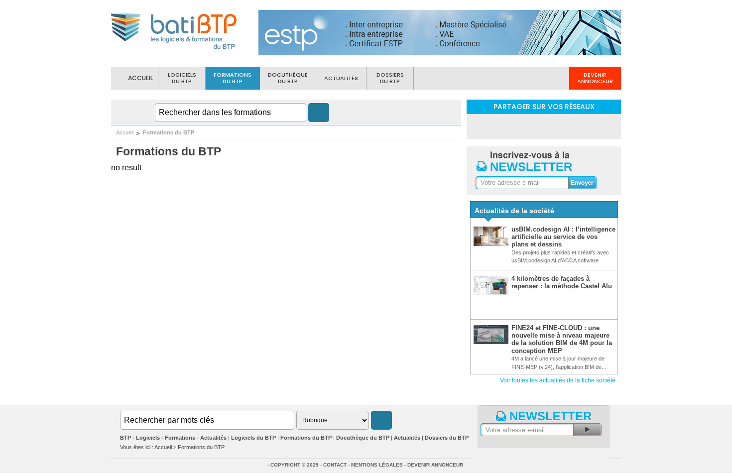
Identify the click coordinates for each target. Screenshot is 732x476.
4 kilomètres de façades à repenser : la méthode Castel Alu (561, 282)
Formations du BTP (168, 132)
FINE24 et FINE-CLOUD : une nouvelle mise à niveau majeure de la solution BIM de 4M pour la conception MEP (561, 339)
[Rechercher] (318, 112)
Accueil (124, 132)
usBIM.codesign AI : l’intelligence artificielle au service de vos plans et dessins (563, 237)
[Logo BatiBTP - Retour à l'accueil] (174, 50)
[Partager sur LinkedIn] (517, 125)
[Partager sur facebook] (543, 125)
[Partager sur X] (569, 125)
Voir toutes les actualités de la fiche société (557, 380)
